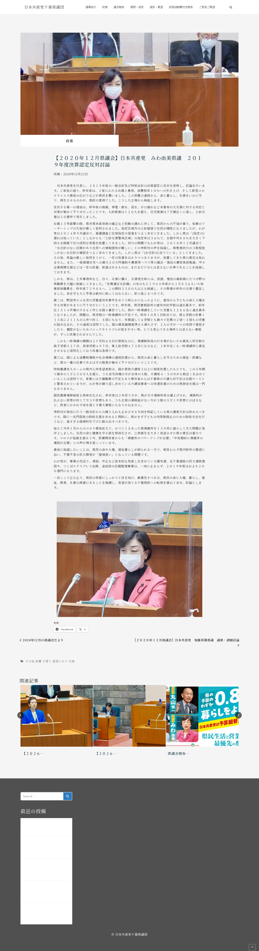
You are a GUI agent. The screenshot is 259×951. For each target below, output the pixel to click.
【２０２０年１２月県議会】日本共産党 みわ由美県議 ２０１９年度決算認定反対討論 (128, 161)
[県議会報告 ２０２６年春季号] (202, 716)
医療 (38, 661)
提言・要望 (156, 7)
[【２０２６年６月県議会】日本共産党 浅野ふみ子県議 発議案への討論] (56, 716)
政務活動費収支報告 (181, 7)
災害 (72, 661)
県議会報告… (178, 753)
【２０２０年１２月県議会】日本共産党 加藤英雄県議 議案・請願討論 (186, 640)
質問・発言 (137, 7)
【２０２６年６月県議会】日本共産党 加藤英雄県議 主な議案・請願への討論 (46, 849)
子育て (47, 661)
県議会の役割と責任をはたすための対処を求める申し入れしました (46, 916)
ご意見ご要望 (207, 7)
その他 (30, 661)
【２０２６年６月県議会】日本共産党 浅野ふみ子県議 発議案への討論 (46, 871)
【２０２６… (33, 753)
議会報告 (119, 7)
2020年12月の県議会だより (43, 640)
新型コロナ (60, 661)
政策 (105, 7)
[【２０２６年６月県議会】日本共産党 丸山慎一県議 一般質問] (129, 716)
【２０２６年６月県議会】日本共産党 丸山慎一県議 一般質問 (46, 893)
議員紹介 (91, 7)
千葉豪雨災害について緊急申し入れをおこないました (46, 827)
